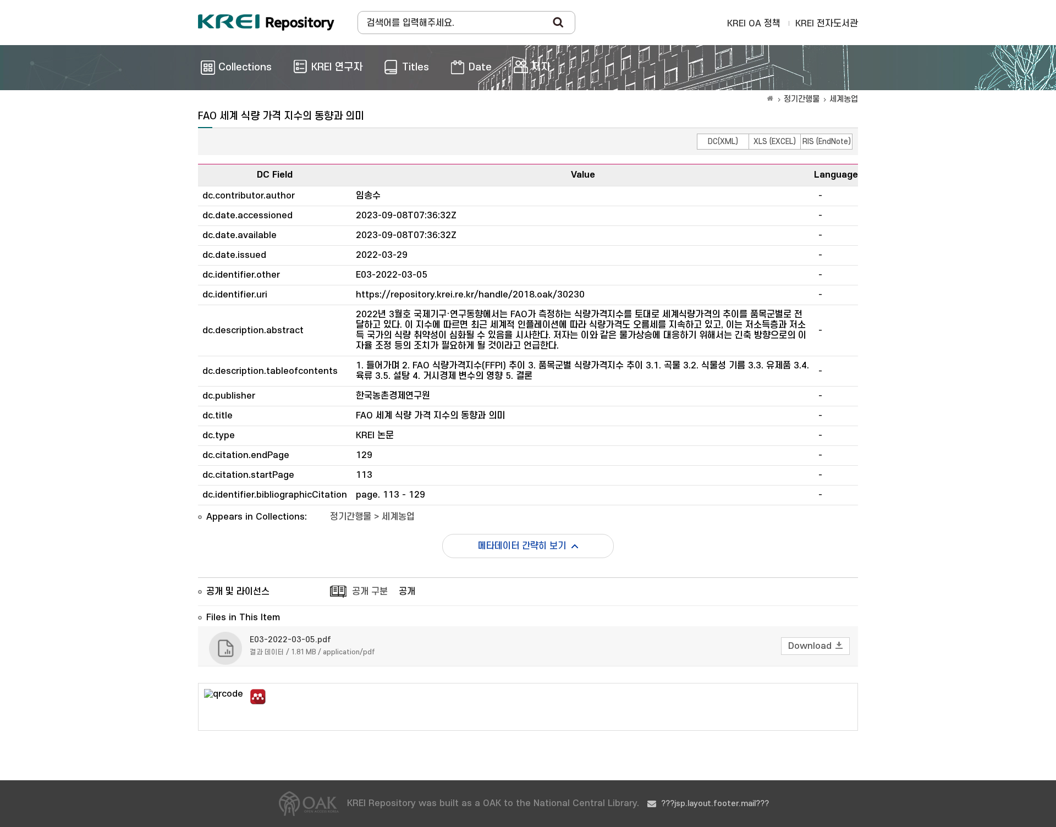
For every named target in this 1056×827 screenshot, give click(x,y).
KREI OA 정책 (753, 24)
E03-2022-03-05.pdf (290, 639)
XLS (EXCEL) (775, 141)
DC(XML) (723, 141)
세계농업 (843, 99)
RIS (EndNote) (826, 141)
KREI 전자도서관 (826, 24)
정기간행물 (802, 99)
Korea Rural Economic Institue (266, 22)
